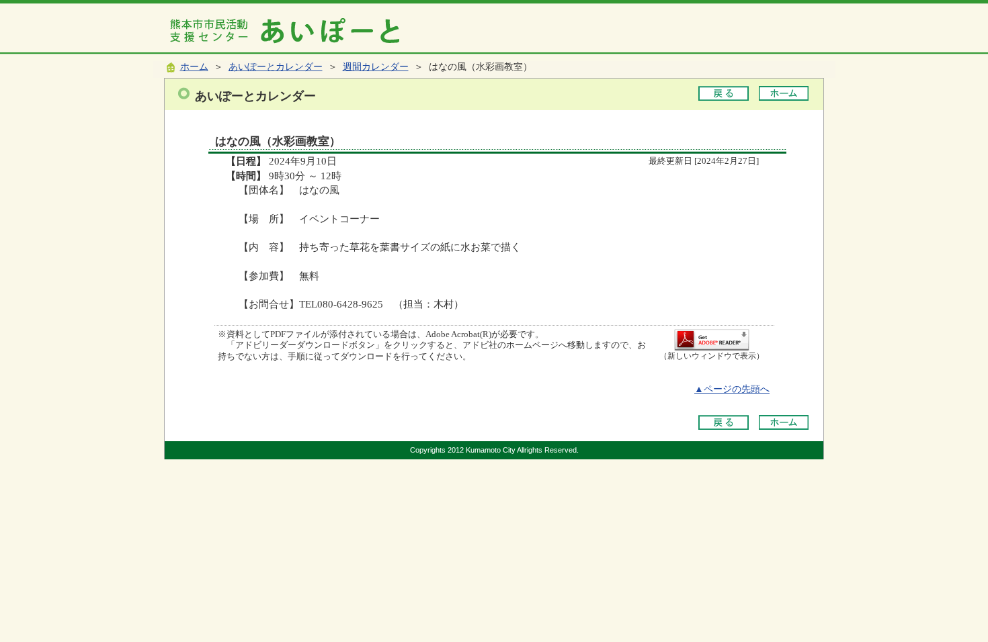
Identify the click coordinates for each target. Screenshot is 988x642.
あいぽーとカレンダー (276, 67)
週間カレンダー (376, 67)
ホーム (194, 67)
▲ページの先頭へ (732, 389)
